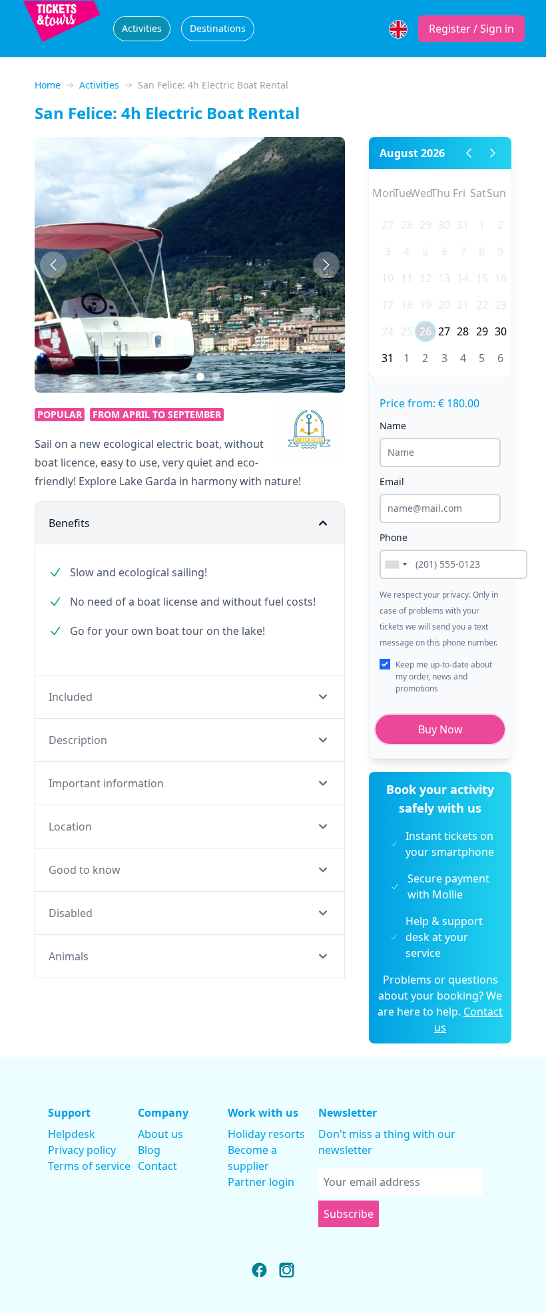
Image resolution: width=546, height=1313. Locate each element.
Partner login (261, 1182)
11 (407, 278)
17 (388, 304)
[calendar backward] (469, 153)
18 (407, 304)
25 (407, 331)
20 (444, 304)
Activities (142, 28)
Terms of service (89, 1166)
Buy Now (440, 729)
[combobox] (395, 564)
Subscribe (349, 1214)
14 (463, 278)
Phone (394, 537)
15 (482, 278)
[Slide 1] (184, 377)
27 (388, 225)
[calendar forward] (493, 153)
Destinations (218, 28)
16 (501, 278)
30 (444, 225)
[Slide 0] (168, 377)
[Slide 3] (216, 377)
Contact (157, 1166)
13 (444, 278)
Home (48, 85)
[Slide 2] (200, 377)
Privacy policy (82, 1150)
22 (482, 304)
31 (463, 225)
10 (388, 278)
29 (425, 225)
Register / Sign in (471, 28)
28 (407, 225)
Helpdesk (71, 1134)
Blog (149, 1150)
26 (425, 331)
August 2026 (412, 153)
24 (388, 331)
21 (463, 304)
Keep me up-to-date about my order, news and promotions (444, 676)
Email (392, 481)
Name (393, 425)
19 (425, 304)
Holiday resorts (266, 1134)
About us (160, 1134)
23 (501, 304)
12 (425, 278)
